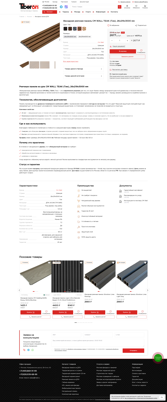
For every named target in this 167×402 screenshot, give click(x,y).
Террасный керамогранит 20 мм (73, 373)
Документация (84, 1)
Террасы (65, 12)
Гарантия (135, 376)
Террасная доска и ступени (72, 370)
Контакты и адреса (139, 385)
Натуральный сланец (69, 391)
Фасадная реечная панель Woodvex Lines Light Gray (131, 295)
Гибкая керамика (68, 382)
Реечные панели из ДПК (70, 379)
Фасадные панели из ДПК (71, 367)
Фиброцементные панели (71, 388)
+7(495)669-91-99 (49, 5)
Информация (100, 12)
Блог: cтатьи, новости (140, 382)
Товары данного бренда (74, 69)
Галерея (73, 1)
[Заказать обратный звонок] (24, 350)
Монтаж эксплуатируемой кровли (108, 379)
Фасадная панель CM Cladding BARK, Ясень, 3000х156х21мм (33, 299)
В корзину (123, 51)
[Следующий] (147, 290)
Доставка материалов (104, 385)
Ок (162, 397)
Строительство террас (104, 373)
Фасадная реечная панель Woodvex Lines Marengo (99, 295)
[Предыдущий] (19, 290)
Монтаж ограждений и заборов (107, 376)
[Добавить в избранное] (49, 263)
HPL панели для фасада (70, 385)
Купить (29, 312)
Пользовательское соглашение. (104, 399)
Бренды (55, 1)
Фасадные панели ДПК (42, 16)
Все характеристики (70, 61)
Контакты (114, 12)
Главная (21, 16)
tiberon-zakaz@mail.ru (141, 1)
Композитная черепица (70, 394)
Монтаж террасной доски (105, 370)
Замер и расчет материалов (106, 382)
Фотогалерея (137, 370)
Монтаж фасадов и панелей (106, 367)
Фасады (77, 12)
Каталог (50, 12)
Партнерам (64, 1)
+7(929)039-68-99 (49, 8)
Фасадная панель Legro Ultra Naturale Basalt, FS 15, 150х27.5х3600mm (66, 299)
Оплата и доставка (139, 373)
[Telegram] (61, 6)
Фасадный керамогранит (71, 376)
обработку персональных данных (77, 349)
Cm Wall (101, 42)
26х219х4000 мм (84, 36)
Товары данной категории (74, 76)
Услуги (88, 12)
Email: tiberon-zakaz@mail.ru (29, 378)
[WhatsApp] (33, 350)
